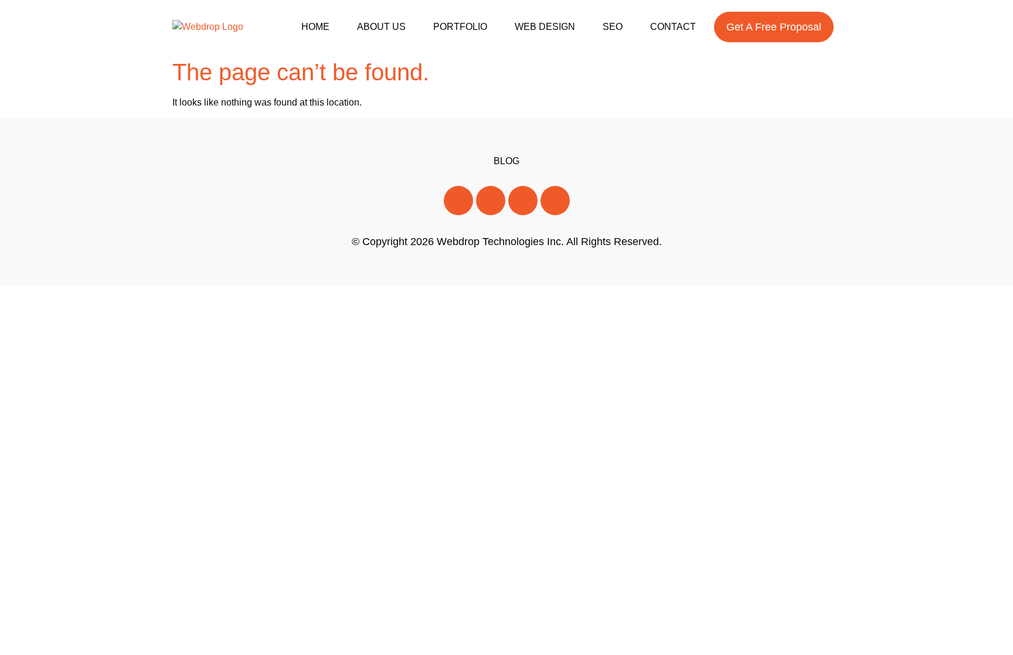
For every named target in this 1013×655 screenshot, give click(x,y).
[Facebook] (458, 200)
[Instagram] (523, 200)
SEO (613, 27)
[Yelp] (555, 200)
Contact (673, 27)
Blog (506, 161)
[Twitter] (490, 200)
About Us (381, 27)
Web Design (545, 27)
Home (315, 27)
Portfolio (460, 27)
